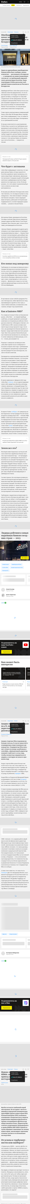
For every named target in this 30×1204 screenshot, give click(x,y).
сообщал (14, 411)
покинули (4, 873)
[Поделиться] (25, 32)
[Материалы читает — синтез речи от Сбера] (23, 32)
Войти (20, 2)
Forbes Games (9, 5)
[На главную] (4, 2)
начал (10, 425)
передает (18, 773)
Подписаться (6, 652)
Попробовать (14, 43)
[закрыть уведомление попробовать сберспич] (23, 36)
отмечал (10, 382)
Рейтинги (20, 5)
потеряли (23, 779)
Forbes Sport (5, 681)
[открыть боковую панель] (24, 2)
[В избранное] (28, 32)
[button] (28, 2)
